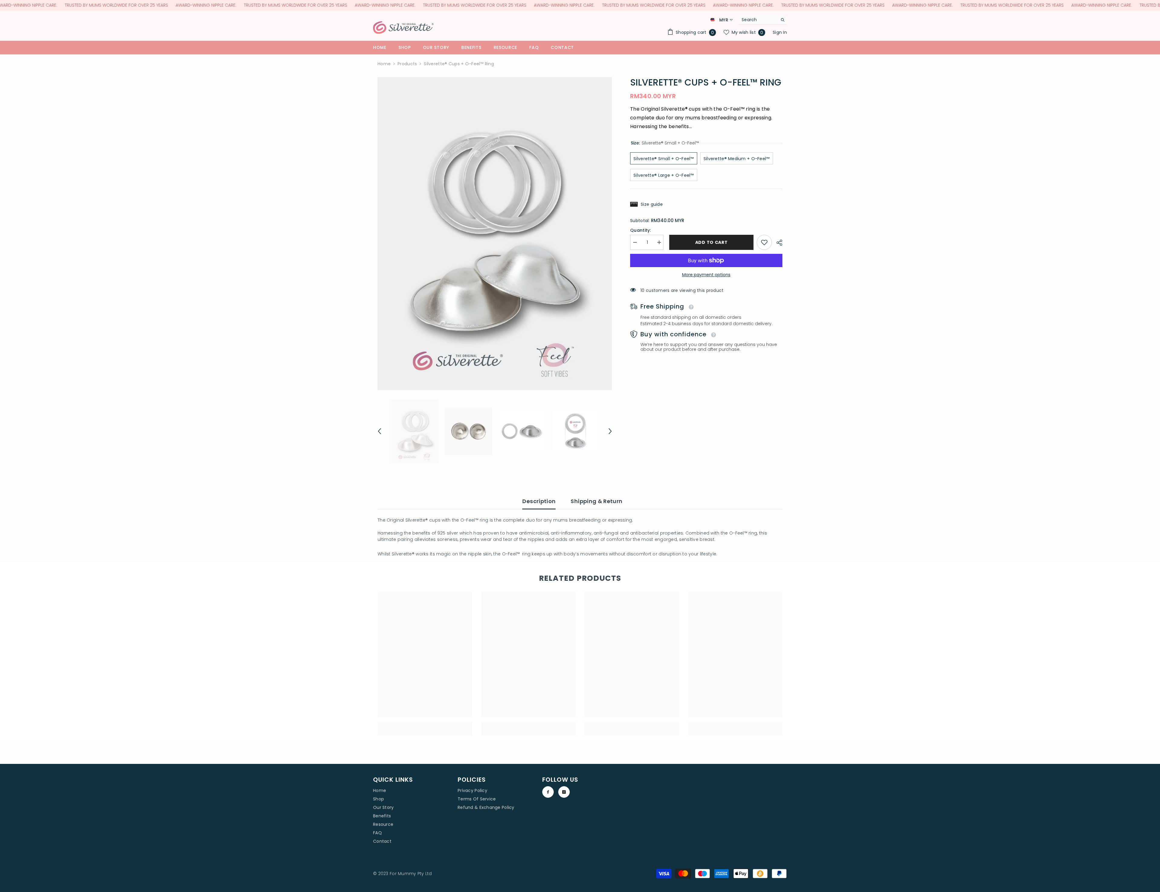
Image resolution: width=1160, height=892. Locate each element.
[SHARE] (777, 242)
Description (539, 501)
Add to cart (710, 242)
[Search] (763, 19)
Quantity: (640, 230)
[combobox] (758, 19)
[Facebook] (548, 792)
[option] (495, 233)
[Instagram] (564, 792)
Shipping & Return (596, 501)
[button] (379, 431)
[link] (764, 242)
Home (384, 64)
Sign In (780, 32)
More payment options (706, 275)
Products (407, 64)
